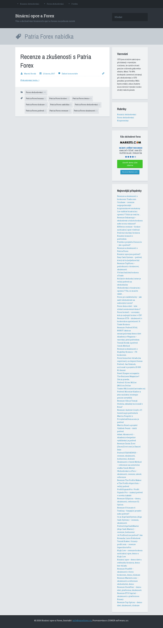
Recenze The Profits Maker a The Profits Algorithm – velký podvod (129, 483)
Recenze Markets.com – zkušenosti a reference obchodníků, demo (128, 581)
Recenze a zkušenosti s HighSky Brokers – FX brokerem (127, 352)
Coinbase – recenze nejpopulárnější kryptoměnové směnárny (128, 205)
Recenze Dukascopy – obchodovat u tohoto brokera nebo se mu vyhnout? (129, 220)
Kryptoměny (122, 120)
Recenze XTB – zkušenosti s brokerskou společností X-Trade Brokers (129, 321)
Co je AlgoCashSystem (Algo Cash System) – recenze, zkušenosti (129, 520)
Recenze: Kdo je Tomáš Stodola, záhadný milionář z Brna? (130, 404)
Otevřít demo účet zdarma (130, 163)
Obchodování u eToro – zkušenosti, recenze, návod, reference (129, 474)
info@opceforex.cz (82, 620)
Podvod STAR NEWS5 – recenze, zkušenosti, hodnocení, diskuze (127, 455)
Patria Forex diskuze (36, 104)
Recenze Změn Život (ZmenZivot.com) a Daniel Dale (129, 446)
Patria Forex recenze (60, 110)
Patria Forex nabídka (61, 104)
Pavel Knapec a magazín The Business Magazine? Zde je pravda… (128, 376)
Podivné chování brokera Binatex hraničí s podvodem (128, 236)
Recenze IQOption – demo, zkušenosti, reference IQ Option (129, 501)
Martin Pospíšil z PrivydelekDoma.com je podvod (128, 419)
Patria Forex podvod (36, 110)
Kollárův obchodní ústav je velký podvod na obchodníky (129, 281)
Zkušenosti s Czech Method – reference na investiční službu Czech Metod (129, 465)
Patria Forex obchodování (87, 104)
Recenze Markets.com (130, 172)
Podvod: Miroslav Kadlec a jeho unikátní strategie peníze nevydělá (129, 394)
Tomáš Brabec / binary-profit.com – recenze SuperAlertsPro (127, 544)
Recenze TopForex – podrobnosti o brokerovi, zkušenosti (128, 266)
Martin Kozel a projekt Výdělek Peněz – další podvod (127, 428)
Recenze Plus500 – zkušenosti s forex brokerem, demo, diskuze (128, 572)
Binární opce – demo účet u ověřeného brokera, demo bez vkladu (129, 562)
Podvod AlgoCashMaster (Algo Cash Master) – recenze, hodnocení (128, 529)
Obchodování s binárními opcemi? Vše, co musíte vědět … (128, 291)
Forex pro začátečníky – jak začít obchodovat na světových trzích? (129, 300)
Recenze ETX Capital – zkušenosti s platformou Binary (128, 596)
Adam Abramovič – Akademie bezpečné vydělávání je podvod (126, 437)
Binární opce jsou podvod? (128, 254)
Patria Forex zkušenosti (86, 110)
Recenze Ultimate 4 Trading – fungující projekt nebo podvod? (129, 510)
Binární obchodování (29, 4)
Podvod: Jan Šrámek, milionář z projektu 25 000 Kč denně (129, 367)
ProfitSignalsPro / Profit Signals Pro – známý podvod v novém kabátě (130, 492)
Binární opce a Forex (34, 15)
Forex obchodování (55, 4)
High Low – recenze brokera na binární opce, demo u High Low (129, 553)
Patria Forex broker (59, 98)
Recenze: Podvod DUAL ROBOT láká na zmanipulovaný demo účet (129, 330)
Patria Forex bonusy (36, 98)
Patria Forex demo (82, 98)
